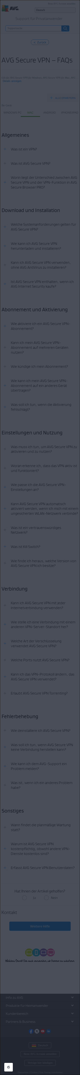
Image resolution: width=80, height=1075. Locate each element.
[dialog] (40, 537)
